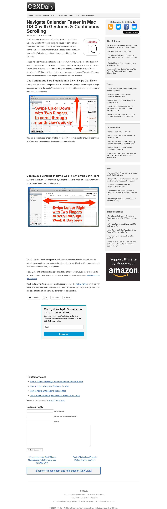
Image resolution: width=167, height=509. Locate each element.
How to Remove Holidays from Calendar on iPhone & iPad (56, 381)
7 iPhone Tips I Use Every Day (119, 51)
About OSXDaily (70, 494)
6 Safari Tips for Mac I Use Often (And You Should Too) (121, 64)
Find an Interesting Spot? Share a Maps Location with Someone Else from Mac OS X (42, 460)
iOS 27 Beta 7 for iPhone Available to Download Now (121, 101)
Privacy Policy (92, 494)
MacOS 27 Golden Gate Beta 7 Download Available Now (119, 95)
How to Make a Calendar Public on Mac (48, 390)
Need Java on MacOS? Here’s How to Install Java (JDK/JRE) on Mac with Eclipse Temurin (121, 243)
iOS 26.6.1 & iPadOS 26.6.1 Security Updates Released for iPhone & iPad (121, 115)
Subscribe (63, 334)
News (71, 15)
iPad (52, 15)
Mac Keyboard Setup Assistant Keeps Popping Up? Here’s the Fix (121, 231)
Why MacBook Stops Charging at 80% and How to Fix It (121, 225)
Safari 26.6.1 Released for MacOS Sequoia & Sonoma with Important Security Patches (120, 108)
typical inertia (81, 284)
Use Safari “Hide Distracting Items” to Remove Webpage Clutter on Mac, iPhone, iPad (121, 71)
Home (30, 15)
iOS (77, 15)
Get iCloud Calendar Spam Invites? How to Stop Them (55, 395)
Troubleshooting (87, 15)
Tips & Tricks (62, 15)
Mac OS (38, 15)
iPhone (46, 15)
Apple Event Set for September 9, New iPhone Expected (122, 89)
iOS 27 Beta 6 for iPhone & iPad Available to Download (119, 148)
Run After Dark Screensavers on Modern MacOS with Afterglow (122, 174)
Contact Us (81, 494)
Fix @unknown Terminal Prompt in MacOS (120, 237)
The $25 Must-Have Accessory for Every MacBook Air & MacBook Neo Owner (122, 46)
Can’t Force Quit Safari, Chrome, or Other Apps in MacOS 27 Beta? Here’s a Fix (122, 57)
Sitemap (101, 494)
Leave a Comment (44, 35)
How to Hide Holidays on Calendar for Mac (49, 386)
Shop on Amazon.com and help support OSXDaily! (64, 470)
